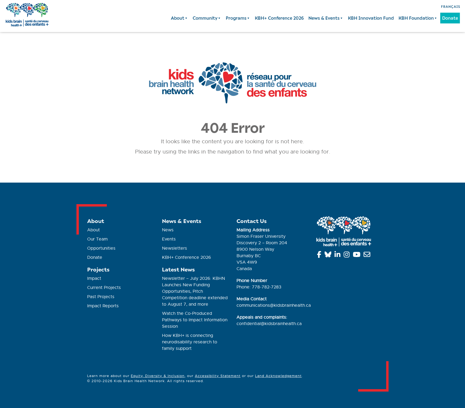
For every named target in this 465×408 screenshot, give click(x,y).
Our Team (97, 239)
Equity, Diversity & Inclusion (158, 376)
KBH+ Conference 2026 (279, 18)
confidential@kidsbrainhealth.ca (269, 323)
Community (205, 18)
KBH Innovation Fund (371, 18)
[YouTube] (357, 255)
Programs (236, 18)
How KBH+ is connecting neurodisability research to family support (189, 342)
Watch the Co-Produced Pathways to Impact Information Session (194, 320)
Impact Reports (103, 306)
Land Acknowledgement (278, 376)
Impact (94, 278)
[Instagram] (347, 255)
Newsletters (174, 248)
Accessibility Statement (218, 376)
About (177, 18)
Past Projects (100, 296)
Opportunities (101, 248)
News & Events (324, 18)
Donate (450, 18)
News (168, 230)
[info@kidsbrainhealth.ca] (368, 255)
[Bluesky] (329, 255)
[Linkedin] (338, 255)
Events (169, 239)
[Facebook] (320, 255)
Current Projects (104, 287)
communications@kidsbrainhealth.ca (274, 305)
